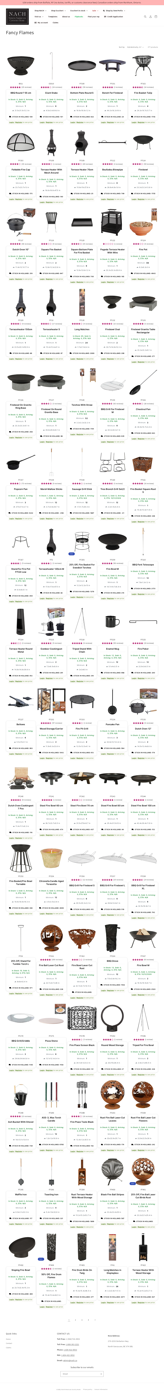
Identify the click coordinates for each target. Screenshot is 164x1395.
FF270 (20, 1036)
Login (11, 122)
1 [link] (69, 1320)
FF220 (112, 639)
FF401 (143, 1189)
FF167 (20, 560)
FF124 (143, 240)
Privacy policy (87, 1389)
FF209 (112, 560)
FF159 (82, 480)
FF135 (143, 320)
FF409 (82, 1265)
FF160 (112, 480)
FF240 (20, 796)
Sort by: (122, 47)
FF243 (112, 796)
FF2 (51, 560)
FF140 (82, 400)
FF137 (51, 400)
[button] (145, 16)
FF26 (21, 956)
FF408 (51, 1265)
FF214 (20, 639)
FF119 (51, 240)
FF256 (82, 876)
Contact (9, 1343)
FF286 (143, 1036)
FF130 (82, 320)
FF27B (82, 1036)
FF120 (82, 240)
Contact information (100, 1389)
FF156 (143, 400)
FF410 (143, 1265)
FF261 (51, 956)
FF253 (20, 876)
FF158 (51, 480)
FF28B (82, 1113)
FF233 (82, 719)
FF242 (82, 796)
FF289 (51, 1113)
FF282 (112, 1036)
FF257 (112, 876)
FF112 (112, 160)
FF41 (113, 1265)
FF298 (82, 1189)
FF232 (51, 719)
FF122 (112, 240)
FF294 (143, 1113)
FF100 (82, 84)
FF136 (20, 400)
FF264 (112, 956)
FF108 (51, 160)
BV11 (21, 84)
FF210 (143, 560)
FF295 (20, 1189)
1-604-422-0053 (70, 1350)
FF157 (20, 480)
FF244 (143, 796)
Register (18, 122)
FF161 (143, 480)
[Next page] (95, 1320)
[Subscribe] (100, 1374)
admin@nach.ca (70, 1360)
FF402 (20, 1265)
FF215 (51, 639)
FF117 (20, 240)
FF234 (112, 719)
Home (8, 1339)
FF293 (112, 1113)
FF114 (143, 160)
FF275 (51, 1036)
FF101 (112, 84)
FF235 (143, 719)
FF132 (112, 320)
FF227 (20, 719)
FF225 (143, 639)
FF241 (51, 796)
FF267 (143, 956)
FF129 (20, 320)
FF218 (82, 639)
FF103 (20, 160)
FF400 (112, 1189)
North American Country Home (71, 1389)
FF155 (112, 400)
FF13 (51, 320)
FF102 (143, 84)
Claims (8, 1348)
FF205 (82, 560)
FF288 (20, 1113)
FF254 (51, 876)
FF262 (82, 956)
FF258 (143, 876)
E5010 (51, 84)
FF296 (51, 1189)
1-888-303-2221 (72, 1344)
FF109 (82, 160)
